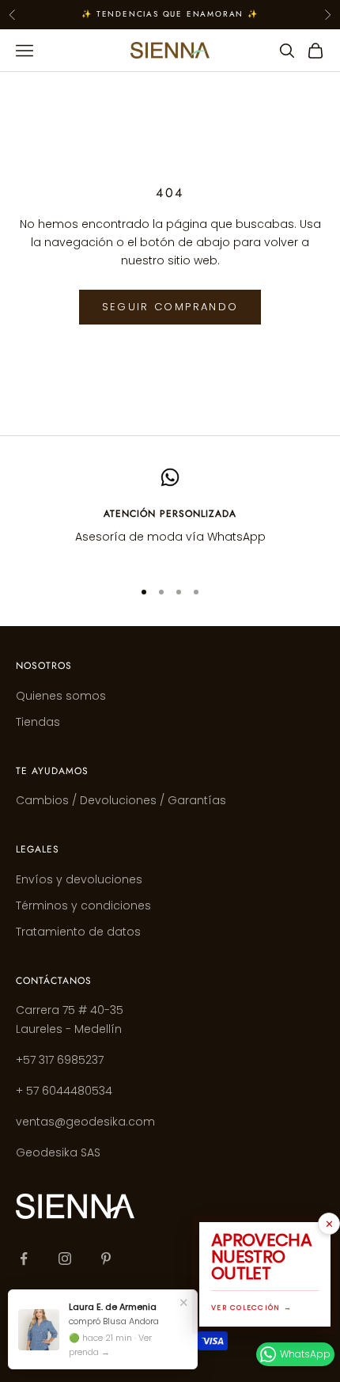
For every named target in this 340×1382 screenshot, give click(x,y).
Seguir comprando (170, 306)
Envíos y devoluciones (79, 879)
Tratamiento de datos (78, 932)
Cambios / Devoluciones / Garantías (121, 800)
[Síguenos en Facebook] (24, 1258)
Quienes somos (61, 696)
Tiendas (38, 722)
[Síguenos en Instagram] (65, 1258)
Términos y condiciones (83, 905)
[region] (170, 516)
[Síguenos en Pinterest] (106, 1258)
